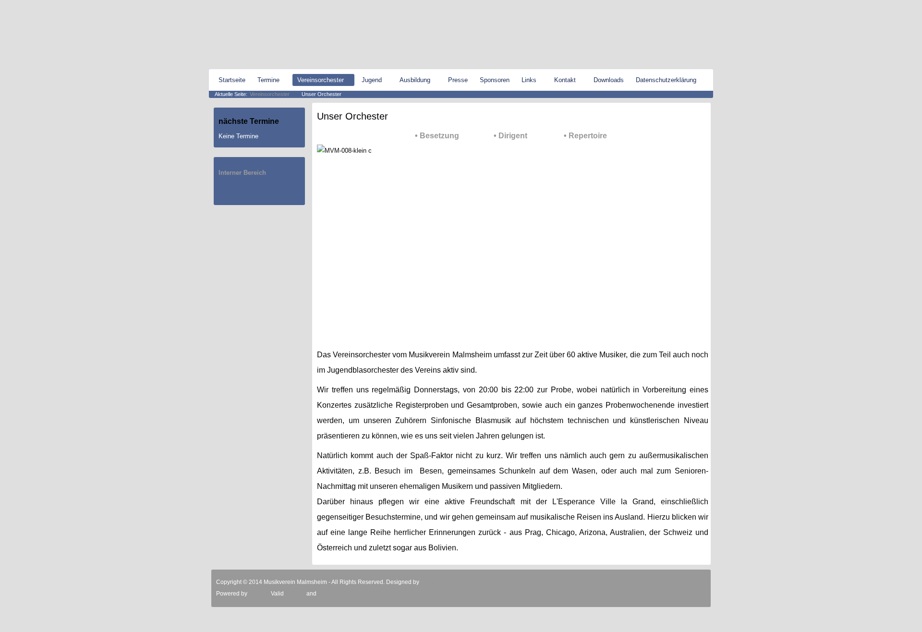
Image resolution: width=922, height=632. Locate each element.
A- (709, 7)
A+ (695, 7)
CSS (324, 593)
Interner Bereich (242, 172)
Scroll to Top (691, 582)
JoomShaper (437, 582)
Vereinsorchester (270, 94)
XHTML (295, 593)
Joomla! (258, 593)
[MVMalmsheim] (262, 35)
